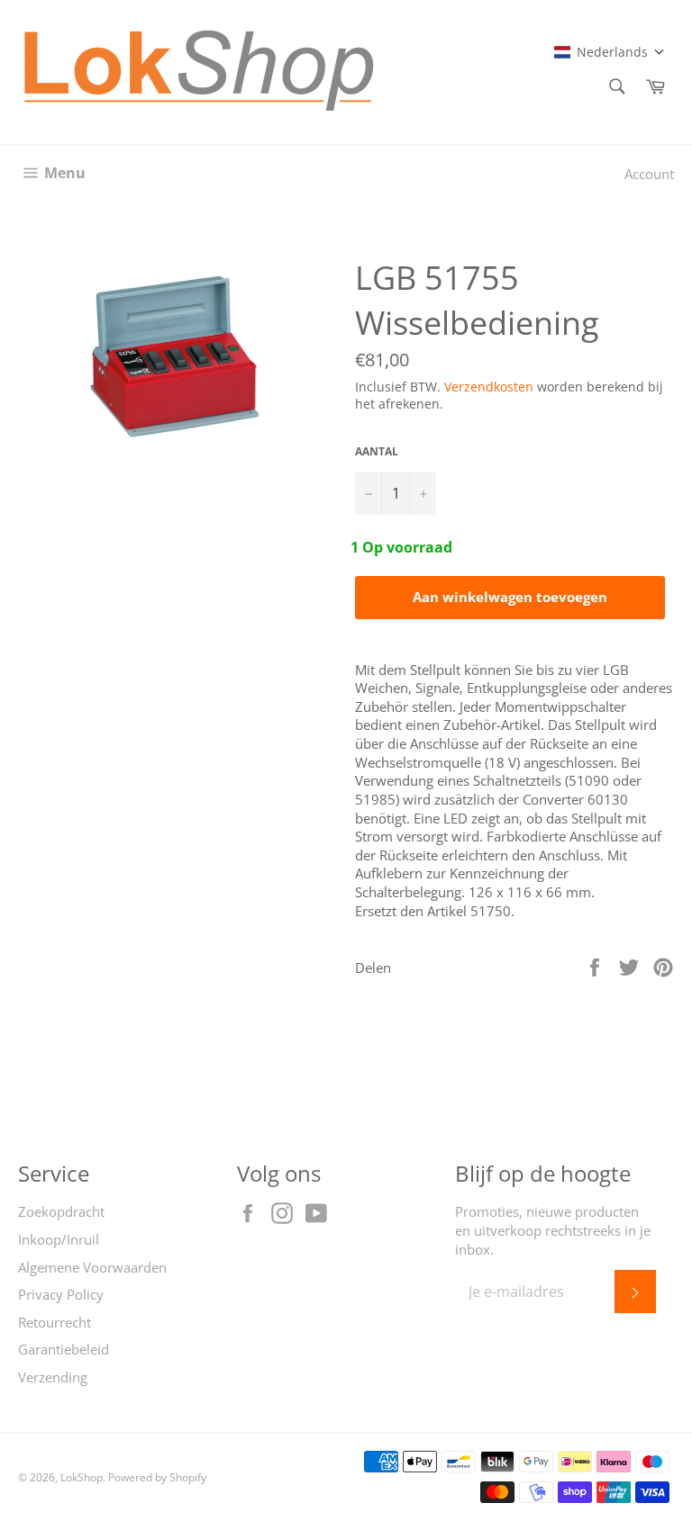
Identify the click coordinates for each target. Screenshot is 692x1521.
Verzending (52, 1377)
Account (649, 174)
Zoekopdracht (61, 1211)
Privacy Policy (61, 1294)
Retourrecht (54, 1322)
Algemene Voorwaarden (92, 1267)
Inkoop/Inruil (58, 1239)
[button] (609, 52)
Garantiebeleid (63, 1349)
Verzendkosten (488, 386)
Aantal (376, 452)
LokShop (81, 1477)
